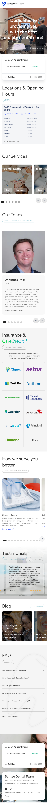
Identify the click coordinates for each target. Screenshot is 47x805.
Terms (7, 796)
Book (8, 190)
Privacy (37, 792)
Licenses (30, 792)
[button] (43, 4)
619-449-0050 (10, 783)
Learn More (20, 190)
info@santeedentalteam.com (27, 783)
